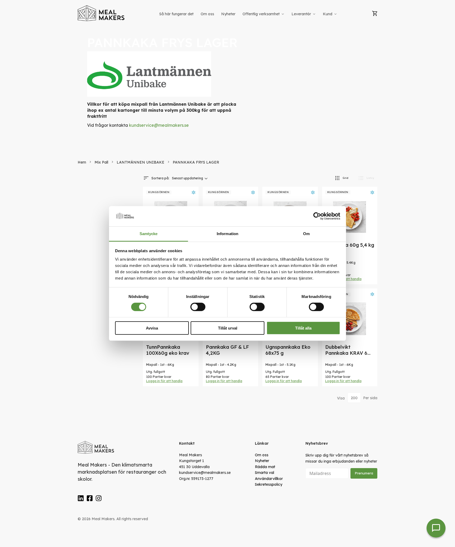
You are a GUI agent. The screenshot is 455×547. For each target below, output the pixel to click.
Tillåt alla (303, 328)
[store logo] (101, 13)
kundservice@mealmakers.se (159, 125)
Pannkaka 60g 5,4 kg (349, 245)
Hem (82, 162)
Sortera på (160, 178)
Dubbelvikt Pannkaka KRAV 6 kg (346, 353)
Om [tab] (306, 233)
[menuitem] (176, 14)
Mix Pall (102, 162)
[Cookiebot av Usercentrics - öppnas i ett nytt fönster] (317, 216)
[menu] (248, 14)
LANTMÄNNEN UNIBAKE (141, 162)
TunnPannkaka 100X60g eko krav (167, 350)
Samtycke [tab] (149, 233)
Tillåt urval (227, 328)
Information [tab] (227, 233)
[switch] (197, 307)
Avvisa (152, 328)
